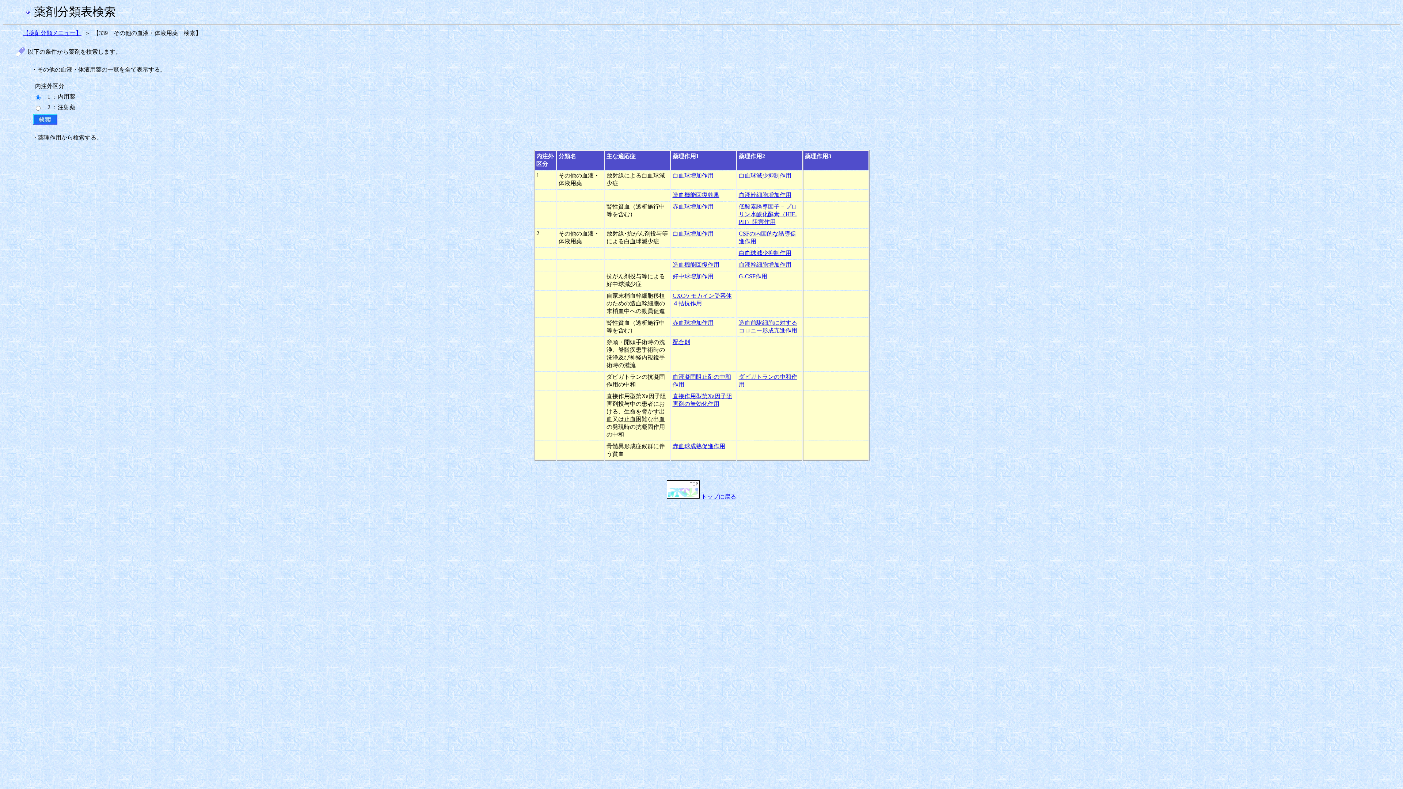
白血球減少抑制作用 (765, 175)
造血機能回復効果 (696, 195)
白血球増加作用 (693, 175)
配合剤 (681, 342)
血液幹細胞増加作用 (765, 195)
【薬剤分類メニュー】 (52, 33)
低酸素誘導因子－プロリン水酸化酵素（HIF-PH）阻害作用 (768, 214)
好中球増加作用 (693, 276)
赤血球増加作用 (693, 206)
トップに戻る (718, 496)
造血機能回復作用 (696, 265)
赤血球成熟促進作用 (699, 446)
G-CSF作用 (753, 276)
